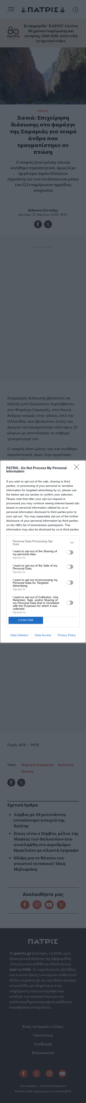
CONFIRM (26, 620)
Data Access (43, 635)
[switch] (70, 552)
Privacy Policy (67, 635)
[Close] (78, 468)
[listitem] (43, 543)
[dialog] (43, 551)
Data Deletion (19, 635)
